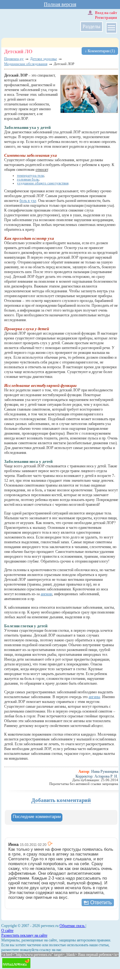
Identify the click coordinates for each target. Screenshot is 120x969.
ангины (94, 697)
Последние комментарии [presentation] (37, 816)
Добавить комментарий (61, 800)
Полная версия (60, 4)
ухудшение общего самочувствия (42, 183)
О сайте (7, 930)
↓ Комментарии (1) (100, 51)
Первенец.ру (14, 59)
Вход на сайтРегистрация (106, 15)
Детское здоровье (43, 59)
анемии (46, 594)
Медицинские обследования (25, 64)
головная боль (28, 179)
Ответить (101, 902)
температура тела (30, 175)
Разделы (91, 26)
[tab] (36, 817)
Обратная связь (72, 925)
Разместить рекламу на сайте (24, 935)
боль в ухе (28, 200)
